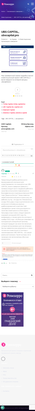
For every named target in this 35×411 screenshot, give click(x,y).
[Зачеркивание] (9, 155)
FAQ (4, 375)
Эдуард (14, 39)
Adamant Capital (9, 110)
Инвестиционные (6, 17)
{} (21, 155)
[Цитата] (15, 155)
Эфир (5, 371)
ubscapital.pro (19, 118)
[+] (23, 155)
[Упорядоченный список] (11, 155)
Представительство (10, 378)
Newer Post (27, 126)
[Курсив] (5, 155)
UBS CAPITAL (9, 118)
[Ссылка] (19, 155)
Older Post (7, 127)
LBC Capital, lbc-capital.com (13, 107)
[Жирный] (3, 155)
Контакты (6, 391)
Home (3, 11)
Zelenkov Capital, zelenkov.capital (15, 113)
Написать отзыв (8, 368)
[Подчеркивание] (7, 155)
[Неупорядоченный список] (13, 155)
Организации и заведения (15, 11)
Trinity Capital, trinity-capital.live (14, 104)
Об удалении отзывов (10, 381)
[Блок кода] (17, 155)
